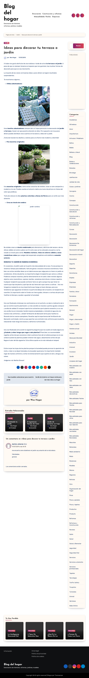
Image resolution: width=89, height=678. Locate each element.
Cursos (71, 229)
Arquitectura (73, 134)
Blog (70, 157)
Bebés (71, 148)
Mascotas (72, 442)
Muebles (72, 465)
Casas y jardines (74, 186)
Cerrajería (72, 191)
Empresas (56, 17)
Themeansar (59, 675)
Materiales (72, 447)
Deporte (72, 264)
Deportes (72, 268)
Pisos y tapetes (74, 504)
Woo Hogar (13, 57)
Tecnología (73, 578)
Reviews (72, 530)
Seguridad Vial (74, 553)
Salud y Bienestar (75, 543)
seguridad (72, 548)
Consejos (72, 200)
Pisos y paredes (74, 500)
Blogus (49, 675)
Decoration (73, 259)
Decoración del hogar (76, 250)
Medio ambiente (74, 452)
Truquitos (72, 587)
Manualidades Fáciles (42, 17)
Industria (72, 342)
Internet (72, 347)
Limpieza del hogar (75, 361)
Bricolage (72, 173)
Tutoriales (72, 592)
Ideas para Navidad (75, 338)
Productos (72, 509)
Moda (71, 456)
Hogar (71, 315)
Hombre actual (74, 329)
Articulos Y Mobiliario (76, 138)
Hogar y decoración (75, 319)
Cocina (71, 196)
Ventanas (72, 601)
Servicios (72, 557)
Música (71, 470)
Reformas (72, 518)
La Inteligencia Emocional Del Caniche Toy (13, 636)
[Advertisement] (77, 82)
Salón (71, 534)
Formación (72, 301)
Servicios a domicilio (76, 562)
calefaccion (73, 177)
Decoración (36, 14)
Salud (71, 539)
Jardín (7, 43)
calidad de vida (74, 182)
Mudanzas (72, 461)
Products (72, 514)
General (72, 310)
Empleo (71, 278)
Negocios (72, 475)
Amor (71, 129)
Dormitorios (73, 273)
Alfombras (72, 124)
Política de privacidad (39, 653)
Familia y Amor (74, 291)
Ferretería (72, 296)
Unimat (71, 596)
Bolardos (72, 168)
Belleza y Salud (74, 152)
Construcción (73, 205)
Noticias (72, 479)
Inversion (72, 352)
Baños (71, 143)
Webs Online (73, 606)
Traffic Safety (74, 582)
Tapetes (72, 573)
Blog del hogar (11, 13)
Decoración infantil (75, 254)
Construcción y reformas (52, 14)
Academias (73, 120)
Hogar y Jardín (74, 324)
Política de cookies (38, 656)
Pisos (71, 495)
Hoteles (71, 333)
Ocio (70, 484)
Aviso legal (35, 651)
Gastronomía (73, 305)
